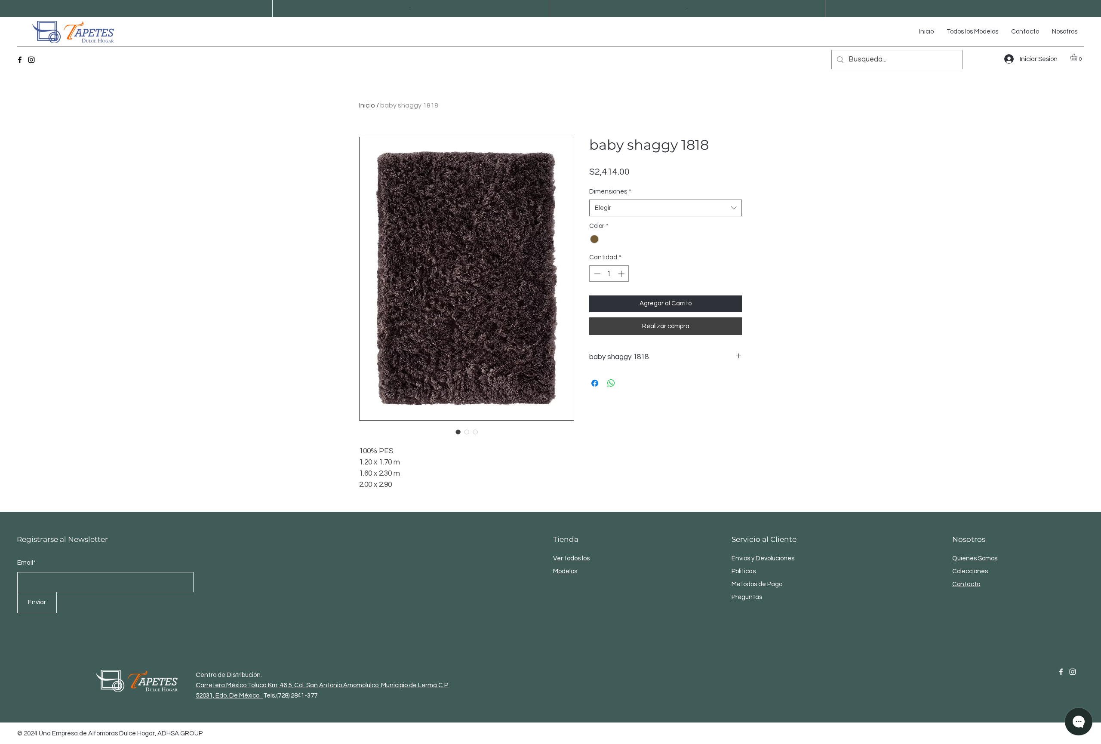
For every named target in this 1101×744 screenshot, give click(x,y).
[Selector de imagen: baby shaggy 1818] (458, 431)
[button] (1078, 57)
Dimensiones (610, 191)
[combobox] (665, 208)
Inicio (367, 105)
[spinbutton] (609, 274)
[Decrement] (596, 274)
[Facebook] (19, 59)
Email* (26, 563)
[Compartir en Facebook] (595, 383)
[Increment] (622, 274)
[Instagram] (31, 59)
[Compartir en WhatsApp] (611, 383)
